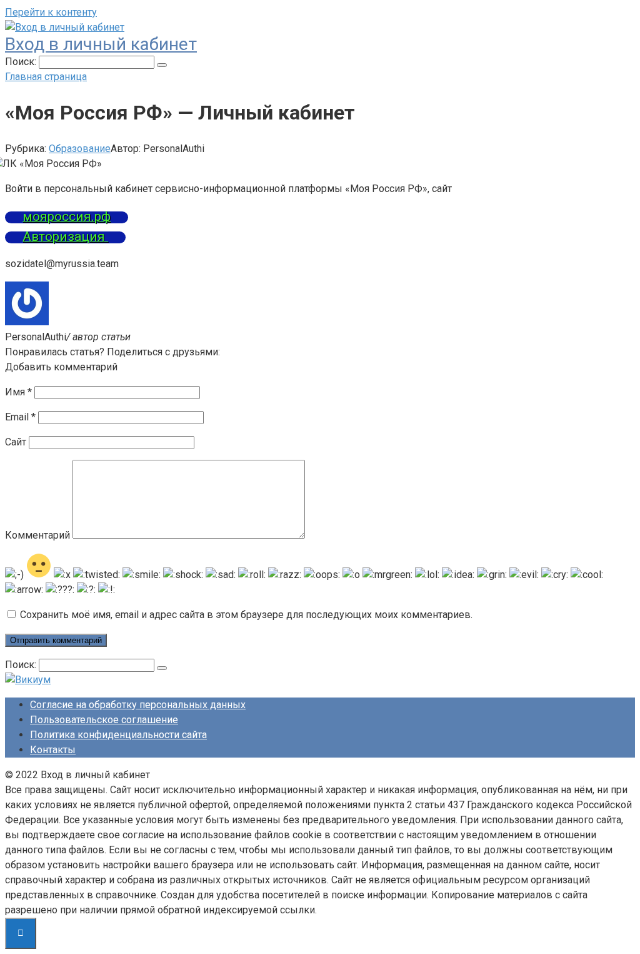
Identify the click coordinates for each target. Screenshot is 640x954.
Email (20, 417)
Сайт (15, 442)
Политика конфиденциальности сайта (118, 735)
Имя (18, 392)
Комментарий (37, 535)
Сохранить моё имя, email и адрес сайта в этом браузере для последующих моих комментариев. (246, 615)
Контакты (53, 750)
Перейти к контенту (51, 12)
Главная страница (46, 77)
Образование (80, 149)
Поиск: (22, 62)
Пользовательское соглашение (104, 720)
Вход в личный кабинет (101, 44)
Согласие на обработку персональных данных (138, 705)
